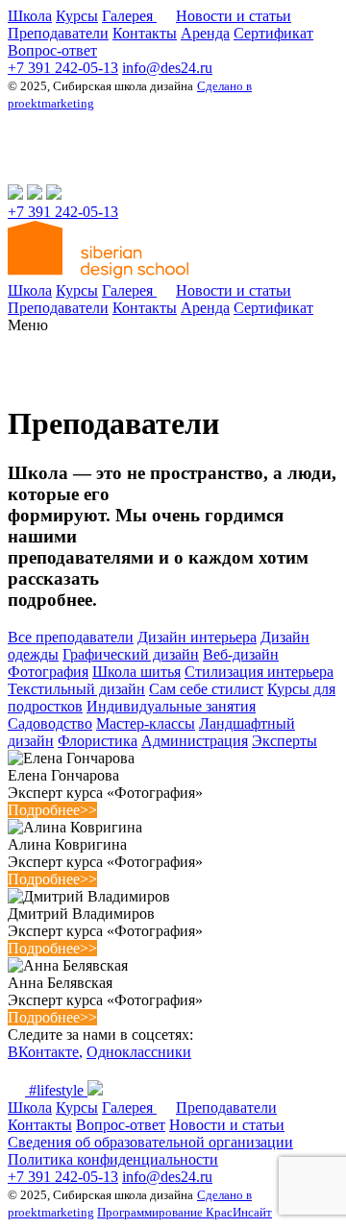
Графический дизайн (130, 654)
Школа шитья (136, 671)
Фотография (48, 671)
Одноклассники (138, 1052)
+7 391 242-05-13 (63, 68)
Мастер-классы (145, 723)
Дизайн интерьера (197, 637)
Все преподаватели (71, 637)
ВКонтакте (43, 1052)
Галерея (129, 16)
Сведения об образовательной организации (150, 1142)
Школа (30, 16)
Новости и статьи (233, 16)
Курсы (77, 16)
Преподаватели (58, 33)
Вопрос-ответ (52, 50)
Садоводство (50, 723)
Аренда (205, 33)
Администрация (194, 741)
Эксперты (284, 741)
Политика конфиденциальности (113, 1159)
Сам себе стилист (206, 689)
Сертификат (273, 33)
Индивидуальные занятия (171, 706)
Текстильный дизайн (76, 689)
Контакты (144, 33)
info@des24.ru (167, 68)
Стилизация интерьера (259, 671)
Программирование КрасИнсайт (184, 1212)
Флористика (97, 741)
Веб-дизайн (241, 654)
